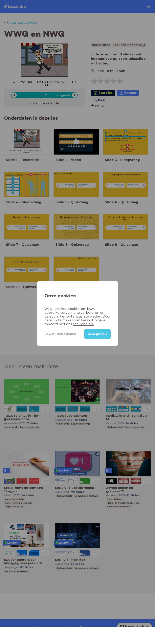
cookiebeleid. (83, 324)
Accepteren (97, 334)
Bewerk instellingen (60, 334)
